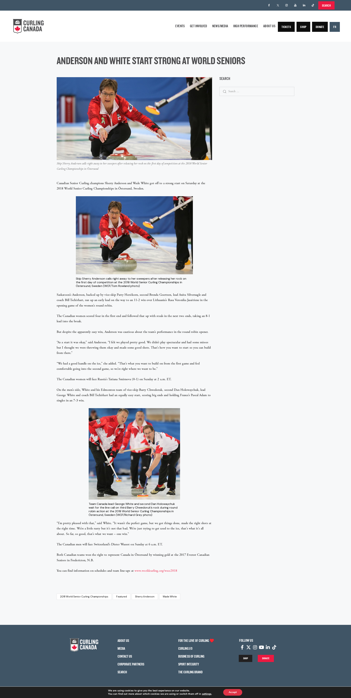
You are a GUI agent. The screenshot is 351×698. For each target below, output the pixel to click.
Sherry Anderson (145, 596)
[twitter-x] (277, 5)
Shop (303, 27)
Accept (233, 692)
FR (334, 27)
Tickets (286, 27)
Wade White (170, 596)
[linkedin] (304, 5)
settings (207, 694)
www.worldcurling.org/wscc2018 (156, 571)
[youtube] (295, 5)
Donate (320, 27)
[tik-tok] (313, 5)
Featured (121, 596)
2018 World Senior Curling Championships (84, 596)
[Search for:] (256, 91)
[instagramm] (286, 5)
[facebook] (269, 5)
